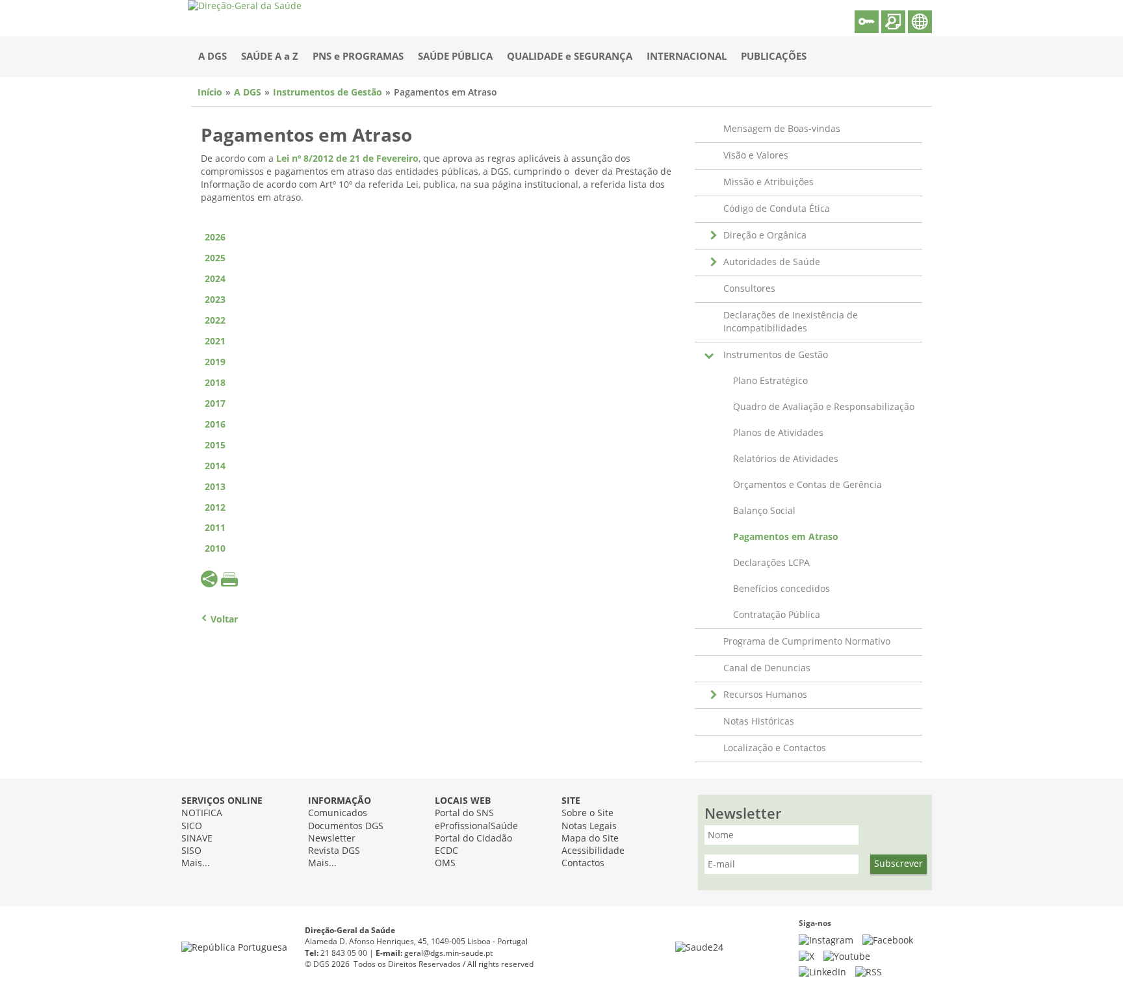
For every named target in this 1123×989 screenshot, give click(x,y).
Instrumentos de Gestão (327, 92)
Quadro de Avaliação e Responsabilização (823, 407)
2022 (215, 320)
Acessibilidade (593, 850)
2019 (215, 362)
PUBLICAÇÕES (774, 56)
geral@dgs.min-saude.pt (448, 953)
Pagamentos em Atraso (785, 537)
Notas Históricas (758, 721)
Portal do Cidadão (473, 838)
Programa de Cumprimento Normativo (806, 641)
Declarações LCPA (771, 563)
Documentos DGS (345, 826)
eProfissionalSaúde (476, 826)
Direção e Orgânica (765, 235)
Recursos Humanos (765, 694)
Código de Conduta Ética (776, 208)
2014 (215, 466)
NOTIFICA (201, 813)
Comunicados (337, 813)
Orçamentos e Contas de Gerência (807, 485)
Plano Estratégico (770, 381)
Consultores (749, 288)
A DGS (212, 56)
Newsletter (331, 838)
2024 (215, 279)
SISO (191, 850)
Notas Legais (589, 826)
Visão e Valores (755, 155)
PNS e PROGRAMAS (358, 56)
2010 (215, 548)
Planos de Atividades (778, 433)
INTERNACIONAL (687, 56)
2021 (215, 341)
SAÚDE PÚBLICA (455, 56)
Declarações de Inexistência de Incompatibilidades (790, 322)
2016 (215, 424)
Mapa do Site (590, 838)
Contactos (583, 863)
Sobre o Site (587, 813)
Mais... (195, 863)
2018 (215, 383)
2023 (215, 299)
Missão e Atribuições (768, 182)
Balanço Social (764, 511)
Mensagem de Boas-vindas (781, 129)
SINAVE (197, 838)
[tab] (437, 258)
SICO (191, 826)
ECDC (446, 850)
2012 (215, 507)
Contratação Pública (776, 615)
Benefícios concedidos (781, 589)
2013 (215, 487)
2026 (215, 237)
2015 (215, 445)
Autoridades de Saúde (771, 262)
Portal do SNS (464, 813)
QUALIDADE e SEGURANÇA (569, 56)
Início (210, 92)
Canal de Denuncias (766, 668)
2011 (215, 527)
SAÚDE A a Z (269, 56)
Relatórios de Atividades (785, 459)
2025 (215, 258)
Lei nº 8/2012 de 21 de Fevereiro (347, 158)
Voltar (224, 619)
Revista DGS (334, 850)
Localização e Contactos (774, 748)
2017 (215, 403)
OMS (445, 863)
